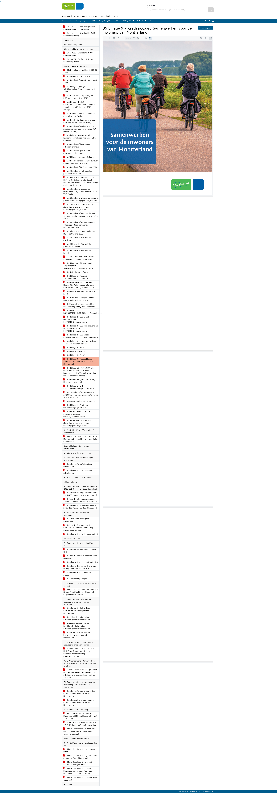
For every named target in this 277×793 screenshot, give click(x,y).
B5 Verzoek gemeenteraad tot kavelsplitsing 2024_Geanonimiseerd (79, 305)
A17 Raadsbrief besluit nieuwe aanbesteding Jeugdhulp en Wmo (78, 258)
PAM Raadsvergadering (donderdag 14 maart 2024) (109, 21)
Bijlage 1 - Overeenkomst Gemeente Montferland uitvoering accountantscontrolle (78, 527)
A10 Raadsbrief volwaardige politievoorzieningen (77, 172)
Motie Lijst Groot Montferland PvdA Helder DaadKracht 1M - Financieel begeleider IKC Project (80, 592)
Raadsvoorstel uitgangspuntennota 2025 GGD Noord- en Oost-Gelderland (80, 494)
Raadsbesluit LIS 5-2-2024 (78, 76)
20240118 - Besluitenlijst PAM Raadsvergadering (78, 54)
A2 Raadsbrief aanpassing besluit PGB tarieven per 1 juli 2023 (79, 96)
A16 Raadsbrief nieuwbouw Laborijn (77, 251)
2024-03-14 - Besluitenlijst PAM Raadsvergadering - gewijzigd (79, 28)
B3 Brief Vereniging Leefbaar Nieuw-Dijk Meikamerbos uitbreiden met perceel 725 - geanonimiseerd (78, 285)
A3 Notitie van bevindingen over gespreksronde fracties (79, 114)
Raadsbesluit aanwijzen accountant (82, 534)
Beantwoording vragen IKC (79, 579)
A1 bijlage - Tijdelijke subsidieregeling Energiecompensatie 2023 (79, 89)
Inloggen (208, 791)
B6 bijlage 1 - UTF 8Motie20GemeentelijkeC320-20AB (78, 387)
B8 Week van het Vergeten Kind (81, 401)
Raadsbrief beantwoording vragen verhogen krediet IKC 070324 (80, 567)
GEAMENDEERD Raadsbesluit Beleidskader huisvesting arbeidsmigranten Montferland (77, 626)
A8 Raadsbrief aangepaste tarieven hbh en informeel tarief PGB (80, 162)
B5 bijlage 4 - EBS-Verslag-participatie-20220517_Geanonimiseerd (80, 336)
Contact (116, 16)
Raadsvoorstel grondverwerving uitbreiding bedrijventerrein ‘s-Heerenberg (79, 693)
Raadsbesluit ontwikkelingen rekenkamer (77, 471)
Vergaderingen (80, 16)
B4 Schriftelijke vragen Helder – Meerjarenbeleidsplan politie (79, 299)
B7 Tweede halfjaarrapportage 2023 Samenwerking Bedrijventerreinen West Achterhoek (80, 394)
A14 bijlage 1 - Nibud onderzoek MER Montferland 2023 (79, 232)
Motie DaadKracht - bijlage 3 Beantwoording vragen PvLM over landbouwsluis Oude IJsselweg (78, 770)
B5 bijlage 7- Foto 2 (76, 351)
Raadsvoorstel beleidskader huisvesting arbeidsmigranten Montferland (77, 610)
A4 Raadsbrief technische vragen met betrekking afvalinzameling (79, 121)
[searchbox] (177, 9)
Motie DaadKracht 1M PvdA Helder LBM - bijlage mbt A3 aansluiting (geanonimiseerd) (80, 731)
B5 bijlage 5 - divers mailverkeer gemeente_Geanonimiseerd (79, 342)
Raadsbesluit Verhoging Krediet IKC (82, 562)
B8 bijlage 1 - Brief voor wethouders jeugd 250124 (76, 406)
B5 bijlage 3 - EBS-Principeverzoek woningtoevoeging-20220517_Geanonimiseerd (80, 328)
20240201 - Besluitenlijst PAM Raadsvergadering (78, 60)
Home (78, 21)
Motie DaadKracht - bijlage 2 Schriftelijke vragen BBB (77, 763)
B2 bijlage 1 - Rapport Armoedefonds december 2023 (77, 277)
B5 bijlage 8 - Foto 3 (76, 355)
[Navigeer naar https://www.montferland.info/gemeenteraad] (73, 8)
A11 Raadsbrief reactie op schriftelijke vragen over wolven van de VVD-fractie (80, 191)
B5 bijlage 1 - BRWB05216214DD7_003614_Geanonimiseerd (81, 311)
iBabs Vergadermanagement (187, 791)
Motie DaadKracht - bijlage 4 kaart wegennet (80, 778)
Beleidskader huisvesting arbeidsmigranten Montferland (76, 618)
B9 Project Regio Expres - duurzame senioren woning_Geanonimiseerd (76, 414)
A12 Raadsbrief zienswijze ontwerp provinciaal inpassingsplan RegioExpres (80, 199)
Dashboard (67, 16)
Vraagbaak (105, 16)
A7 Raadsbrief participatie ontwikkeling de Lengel (76, 152)
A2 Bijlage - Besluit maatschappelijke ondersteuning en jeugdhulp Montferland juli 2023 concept (79, 106)
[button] (211, 9)
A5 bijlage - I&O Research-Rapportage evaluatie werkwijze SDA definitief (79, 137)
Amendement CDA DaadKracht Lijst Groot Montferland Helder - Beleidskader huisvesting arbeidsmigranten (78, 652)
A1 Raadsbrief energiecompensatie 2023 (80, 81)
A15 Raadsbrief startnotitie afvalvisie (77, 239)
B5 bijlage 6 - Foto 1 (76, 348)
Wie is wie (93, 16)
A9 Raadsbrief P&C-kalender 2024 (82, 167)
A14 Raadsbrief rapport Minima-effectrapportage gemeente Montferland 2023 (79, 224)
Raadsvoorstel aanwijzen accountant (76, 520)
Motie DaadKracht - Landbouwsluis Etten (80, 750)
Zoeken (150, 5)
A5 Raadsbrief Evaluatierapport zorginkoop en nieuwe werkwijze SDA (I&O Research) (79, 128)
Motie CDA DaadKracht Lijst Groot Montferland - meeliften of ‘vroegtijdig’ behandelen (80, 439)
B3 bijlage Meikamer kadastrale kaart (79, 292)
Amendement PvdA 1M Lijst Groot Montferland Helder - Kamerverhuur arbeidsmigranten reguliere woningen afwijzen (80, 674)
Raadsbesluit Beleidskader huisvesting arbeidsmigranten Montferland (76, 635)
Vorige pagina (206, 28)
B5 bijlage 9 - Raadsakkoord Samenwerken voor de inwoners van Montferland (79, 361)
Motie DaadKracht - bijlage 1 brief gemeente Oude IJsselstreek (80, 756)
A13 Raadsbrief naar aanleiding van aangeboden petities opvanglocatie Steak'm (80, 215)
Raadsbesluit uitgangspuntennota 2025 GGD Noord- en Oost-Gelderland (80, 506)
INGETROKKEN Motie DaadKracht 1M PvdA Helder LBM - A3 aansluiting (79, 723)
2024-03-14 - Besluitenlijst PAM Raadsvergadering (79, 34)
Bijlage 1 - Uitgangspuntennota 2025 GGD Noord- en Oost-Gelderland (80, 500)
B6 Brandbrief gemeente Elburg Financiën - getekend (79, 380)
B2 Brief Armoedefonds (77, 272)
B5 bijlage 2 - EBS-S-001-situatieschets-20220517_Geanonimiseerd (76, 319)
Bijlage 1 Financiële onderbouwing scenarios (80, 557)
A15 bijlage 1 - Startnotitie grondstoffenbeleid (77, 245)
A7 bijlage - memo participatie (80, 157)
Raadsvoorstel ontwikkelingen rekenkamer (78, 465)
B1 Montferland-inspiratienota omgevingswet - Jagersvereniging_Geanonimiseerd (78, 265)
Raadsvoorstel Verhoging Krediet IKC (79, 550)
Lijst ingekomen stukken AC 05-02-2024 (80, 71)
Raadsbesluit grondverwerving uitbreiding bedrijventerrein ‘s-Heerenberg (78, 702)
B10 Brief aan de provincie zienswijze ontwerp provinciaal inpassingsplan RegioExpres (77, 423)
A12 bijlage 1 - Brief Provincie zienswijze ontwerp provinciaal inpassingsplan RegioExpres (78, 206)
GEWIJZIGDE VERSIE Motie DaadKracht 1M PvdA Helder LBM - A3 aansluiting (80, 716)
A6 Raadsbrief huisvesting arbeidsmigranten (76, 145)
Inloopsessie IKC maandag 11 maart (78, 573)
